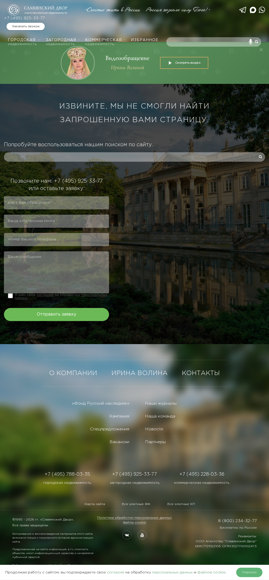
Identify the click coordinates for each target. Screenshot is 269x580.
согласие (45, 294)
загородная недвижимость (134, 482)
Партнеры (155, 442)
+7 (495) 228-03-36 (201, 474)
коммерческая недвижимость (201, 482)
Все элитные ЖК (136, 504)
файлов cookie (211, 572)
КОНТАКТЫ (201, 373)
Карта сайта (95, 504)
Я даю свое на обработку (61, 296)
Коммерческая (103, 42)
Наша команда (160, 416)
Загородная (61, 42)
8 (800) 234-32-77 (237, 521)
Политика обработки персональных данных (134, 517)
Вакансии (119, 442)
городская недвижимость (67, 482)
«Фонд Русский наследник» (100, 403)
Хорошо (249, 572)
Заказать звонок (26, 26)
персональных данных (172, 572)
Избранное (144, 40)
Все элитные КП (181, 504)
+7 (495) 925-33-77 (24, 18)
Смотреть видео (187, 62)
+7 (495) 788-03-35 (67, 474)
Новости (154, 429)
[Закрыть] (261, 50)
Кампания (119, 416)
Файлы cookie (134, 522)
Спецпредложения (109, 429)
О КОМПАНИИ (73, 373)
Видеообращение (127, 58)
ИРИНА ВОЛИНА (139, 373)
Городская (22, 42)
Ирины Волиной (127, 67)
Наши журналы (161, 403)
